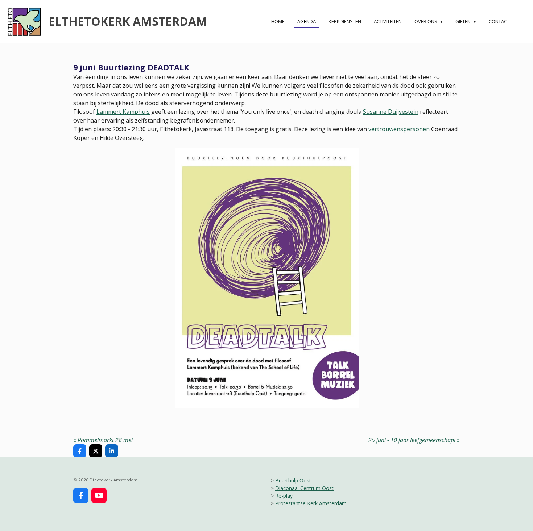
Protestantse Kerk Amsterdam (311, 503)
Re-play (284, 495)
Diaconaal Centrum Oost (304, 488)
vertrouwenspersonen (399, 129)
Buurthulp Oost (293, 480)
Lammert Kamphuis (123, 112)
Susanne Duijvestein (390, 112)
